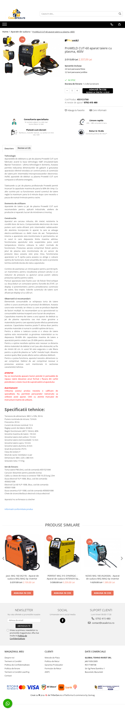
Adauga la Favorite (76, 110)
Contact (8, 675)
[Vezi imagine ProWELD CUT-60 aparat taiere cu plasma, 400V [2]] (8, 68)
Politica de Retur (52, 661)
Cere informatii (99, 110)
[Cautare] (120, 13)
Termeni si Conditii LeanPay (17, 672)
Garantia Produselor (54, 664)
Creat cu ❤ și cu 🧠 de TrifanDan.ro (46, 695)
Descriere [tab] (9, 148)
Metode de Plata (52, 657)
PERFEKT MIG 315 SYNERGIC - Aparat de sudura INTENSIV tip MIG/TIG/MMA (62, 577)
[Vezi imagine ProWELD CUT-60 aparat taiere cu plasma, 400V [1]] (8, 55)
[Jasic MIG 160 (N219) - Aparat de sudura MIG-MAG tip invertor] (22, 552)
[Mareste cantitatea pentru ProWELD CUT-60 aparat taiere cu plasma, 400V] (77, 90)
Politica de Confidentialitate (18, 637)
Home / (6, 31)
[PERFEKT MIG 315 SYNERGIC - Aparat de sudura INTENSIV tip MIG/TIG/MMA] (62, 552)
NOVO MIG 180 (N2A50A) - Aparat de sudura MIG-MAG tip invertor (103, 577)
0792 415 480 (103, 618)
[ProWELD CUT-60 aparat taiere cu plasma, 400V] (38, 57)
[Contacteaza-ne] (111, 24)
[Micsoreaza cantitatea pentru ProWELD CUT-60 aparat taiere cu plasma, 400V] (67, 90)
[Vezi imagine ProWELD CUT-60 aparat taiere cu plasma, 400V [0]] (8, 41)
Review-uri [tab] (24, 148)
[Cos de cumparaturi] (119, 24)
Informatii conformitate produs (19, 509)
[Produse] (5, 25)
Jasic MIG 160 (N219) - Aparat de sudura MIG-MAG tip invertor (22, 577)
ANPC (47, 672)
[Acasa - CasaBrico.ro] (17, 13)
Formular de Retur (53, 668)
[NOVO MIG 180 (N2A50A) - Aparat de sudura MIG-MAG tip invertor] (102, 552)
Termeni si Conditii (13, 661)
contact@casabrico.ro (102, 622)
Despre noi (9, 657)
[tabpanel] (38, 57)
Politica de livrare (12, 668)
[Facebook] (62, 620)
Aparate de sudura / (21, 31)
